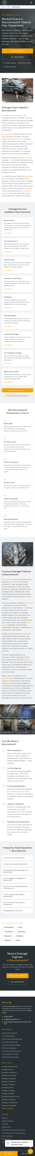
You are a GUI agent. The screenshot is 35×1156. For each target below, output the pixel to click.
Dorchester (21, 931)
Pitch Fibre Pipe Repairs (9, 1048)
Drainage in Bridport (8, 1093)
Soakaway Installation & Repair (11, 1045)
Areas (8, 7)
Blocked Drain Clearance (9, 1033)
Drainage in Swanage (8, 1090)
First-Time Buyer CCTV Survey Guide (13, 1133)
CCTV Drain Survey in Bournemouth (16, 396)
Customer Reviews (7, 1121)
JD (7, 1002)
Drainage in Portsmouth (9, 1105)
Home (3, 7)
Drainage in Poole (7, 1069)
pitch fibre (17, 139)
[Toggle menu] (31, 3)
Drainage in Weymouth (9, 1078)
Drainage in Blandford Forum (10, 1096)
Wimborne (20, 936)
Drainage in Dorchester (9, 1075)
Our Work (5, 1124)
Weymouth (8, 936)
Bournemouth (17, 115)
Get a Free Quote (17, 51)
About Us (4, 1118)
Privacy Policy (6, 1139)
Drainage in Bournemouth (9, 1066)
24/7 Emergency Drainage (10, 1054)
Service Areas (7, 1063)
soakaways (15, 582)
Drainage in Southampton (9, 1102)
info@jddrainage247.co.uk (12, 1019)
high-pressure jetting (14, 791)
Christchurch (9, 931)
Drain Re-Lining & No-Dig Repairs (12, 1039)
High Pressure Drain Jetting (10, 1057)
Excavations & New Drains (10, 1042)
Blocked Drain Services (16, 390)
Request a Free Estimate (17, 976)
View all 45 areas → (8, 1108)
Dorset (18, 940)
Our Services (7, 1029)
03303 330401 (19, 57)
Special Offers (6, 1127)
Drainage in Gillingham (8, 1099)
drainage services (15, 1006)
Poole (20, 927)
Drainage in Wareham (8, 1084)
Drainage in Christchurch (9, 1072)
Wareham (8, 940)
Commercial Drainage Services (11, 1051)
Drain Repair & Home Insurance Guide (13, 1130)
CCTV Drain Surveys (8, 1036)
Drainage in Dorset (7, 1087)
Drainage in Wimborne (9, 1081)
